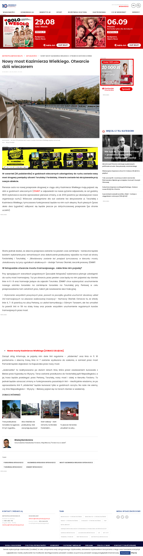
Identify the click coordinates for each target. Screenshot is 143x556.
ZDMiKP (36, 191)
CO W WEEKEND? (118, 12)
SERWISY (136, 12)
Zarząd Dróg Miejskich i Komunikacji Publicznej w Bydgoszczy (84, 529)
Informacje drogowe (133, 5)
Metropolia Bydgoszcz (99, 537)
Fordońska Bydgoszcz (13, 463)
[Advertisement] (49, 231)
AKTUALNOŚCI (31, 56)
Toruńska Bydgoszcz (13, 467)
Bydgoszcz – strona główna (71, 516)
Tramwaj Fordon (67, 537)
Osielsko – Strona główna (91, 521)
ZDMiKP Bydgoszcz (34, 467)
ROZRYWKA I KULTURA (77, 12)
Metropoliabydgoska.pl (12, 56)
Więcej (134, 553)
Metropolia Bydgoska (9, 5)
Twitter (122, 517)
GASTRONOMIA (99, 12)
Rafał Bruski (65, 525)
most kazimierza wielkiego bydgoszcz (76, 463)
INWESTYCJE (45, 12)
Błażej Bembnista (24, 440)
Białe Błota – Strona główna (95, 516)
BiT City (105, 533)
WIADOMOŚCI (9, 12)
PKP (105, 521)
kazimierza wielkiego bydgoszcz (41, 463)
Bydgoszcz (123, 6)
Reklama (89, 545)
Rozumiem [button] (125, 553)
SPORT (59, 12)
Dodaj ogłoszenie (13, 545)
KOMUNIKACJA (27, 12)
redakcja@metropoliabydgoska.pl (13, 525)
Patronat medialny (72, 545)
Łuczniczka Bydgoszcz (86, 533)
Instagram (126, 517)
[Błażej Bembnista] (6, 443)
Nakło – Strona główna (69, 521)
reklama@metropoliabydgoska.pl (39, 518)
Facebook (118, 517)
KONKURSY (54, 545)
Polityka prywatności (35, 545)
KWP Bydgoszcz (82, 537)
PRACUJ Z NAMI (103, 545)
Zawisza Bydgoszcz (68, 533)
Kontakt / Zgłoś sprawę (125, 545)
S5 (99, 533)
